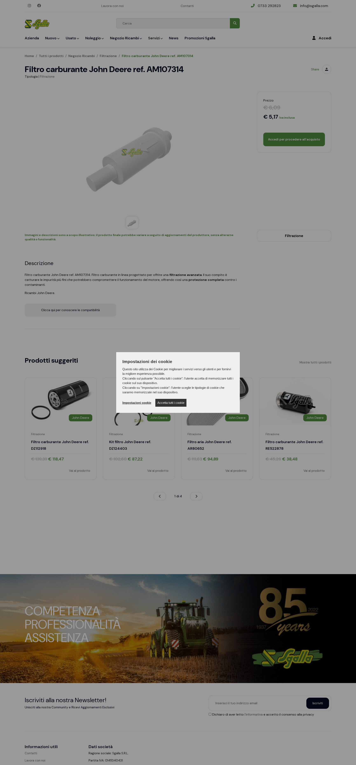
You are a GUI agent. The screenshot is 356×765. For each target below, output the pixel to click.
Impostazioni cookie (136, 402)
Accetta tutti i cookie (170, 402)
